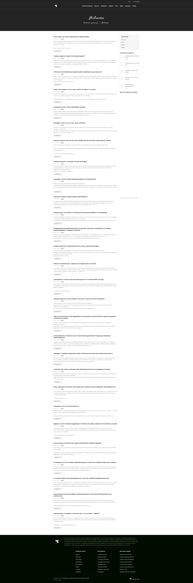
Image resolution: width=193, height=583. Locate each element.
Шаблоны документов (103, 569)
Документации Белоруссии (127, 556)
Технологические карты (104, 561)
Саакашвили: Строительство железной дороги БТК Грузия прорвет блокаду (79, 279)
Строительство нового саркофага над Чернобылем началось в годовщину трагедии (82, 369)
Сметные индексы (102, 566)
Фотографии (79, 561)
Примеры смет (101, 564)
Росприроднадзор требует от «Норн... (132, 56)
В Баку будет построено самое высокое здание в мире (71, 37)
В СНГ (62, 39)
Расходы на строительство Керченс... (131, 78)
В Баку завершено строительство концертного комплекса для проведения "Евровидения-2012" (85, 387)
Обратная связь (85, 578)
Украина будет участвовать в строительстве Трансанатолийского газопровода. (80, 212)
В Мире (123, 45)
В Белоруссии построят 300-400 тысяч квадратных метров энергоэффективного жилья (82, 140)
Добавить (78, 571)
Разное (123, 47)
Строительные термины (126, 564)
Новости (78, 554)
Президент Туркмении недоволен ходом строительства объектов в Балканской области (83, 353)
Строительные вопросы (126, 561)
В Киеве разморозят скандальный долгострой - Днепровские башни (76, 246)
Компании (78, 556)
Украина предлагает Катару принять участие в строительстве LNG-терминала (79, 299)
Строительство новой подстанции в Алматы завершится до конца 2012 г (78, 72)
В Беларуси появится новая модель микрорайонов (70, 196)
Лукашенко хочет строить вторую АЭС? (66, 406)
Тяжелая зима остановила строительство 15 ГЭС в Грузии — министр (77, 513)
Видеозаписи (79, 564)
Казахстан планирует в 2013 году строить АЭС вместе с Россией (74, 89)
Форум (77, 566)
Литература (101, 571)
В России (123, 39)
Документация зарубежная (127, 559)
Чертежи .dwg (123, 569)
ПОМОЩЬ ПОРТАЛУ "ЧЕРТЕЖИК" (128, 571)
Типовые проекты (102, 554)
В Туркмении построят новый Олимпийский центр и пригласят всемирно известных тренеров (85, 462)
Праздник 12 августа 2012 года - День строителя (69, 123)
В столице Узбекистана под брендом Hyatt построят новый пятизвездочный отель (81, 478)
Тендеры (78, 569)
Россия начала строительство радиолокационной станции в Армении (77, 443)
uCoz (60, 580)
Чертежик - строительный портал (72, 578)
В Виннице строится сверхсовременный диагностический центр (75, 179)
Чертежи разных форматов (127, 566)
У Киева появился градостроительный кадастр (69, 56)
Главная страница (90, 23)
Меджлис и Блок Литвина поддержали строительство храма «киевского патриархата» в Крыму (85, 424)
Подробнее (57, 51)
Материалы (79, 559)
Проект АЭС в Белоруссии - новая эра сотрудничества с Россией (75, 263)
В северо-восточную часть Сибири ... (131, 71)
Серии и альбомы (102, 556)
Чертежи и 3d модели (103, 559)
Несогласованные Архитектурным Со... (130, 85)
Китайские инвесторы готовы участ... (132, 63)
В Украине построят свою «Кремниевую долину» (70, 107)
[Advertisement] (130, 145)
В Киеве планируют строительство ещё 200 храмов (70, 161)
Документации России (125, 554)
